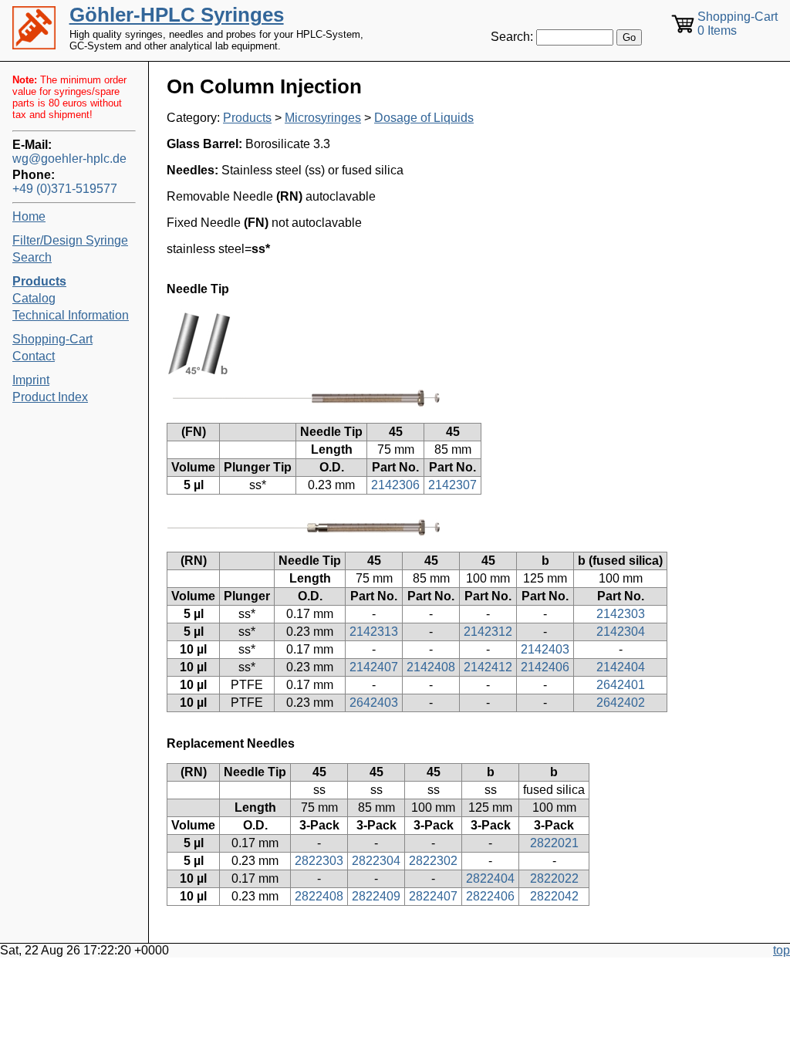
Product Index (50, 397)
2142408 (431, 667)
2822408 (319, 896)
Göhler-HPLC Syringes (176, 14)
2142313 (373, 631)
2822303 (319, 860)
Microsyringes (323, 117)
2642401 (620, 684)
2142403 (545, 649)
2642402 (620, 702)
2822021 (554, 843)
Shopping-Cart (52, 339)
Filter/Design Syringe (70, 240)
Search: (512, 36)
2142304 (620, 631)
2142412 (488, 667)
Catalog (34, 298)
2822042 (554, 896)
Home (29, 216)
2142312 (488, 631)
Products (247, 117)
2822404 (490, 878)
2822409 (376, 896)
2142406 (545, 667)
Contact (33, 356)
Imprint (30, 380)
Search (32, 257)
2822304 (376, 860)
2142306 (395, 485)
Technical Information (70, 315)
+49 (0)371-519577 (64, 188)
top (781, 950)
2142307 (452, 485)
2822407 (433, 896)
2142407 (373, 667)
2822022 (554, 878)
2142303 (620, 613)
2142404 (620, 667)
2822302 (433, 860)
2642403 (373, 702)
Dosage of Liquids (424, 117)
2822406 (490, 896)
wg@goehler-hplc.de (69, 158)
